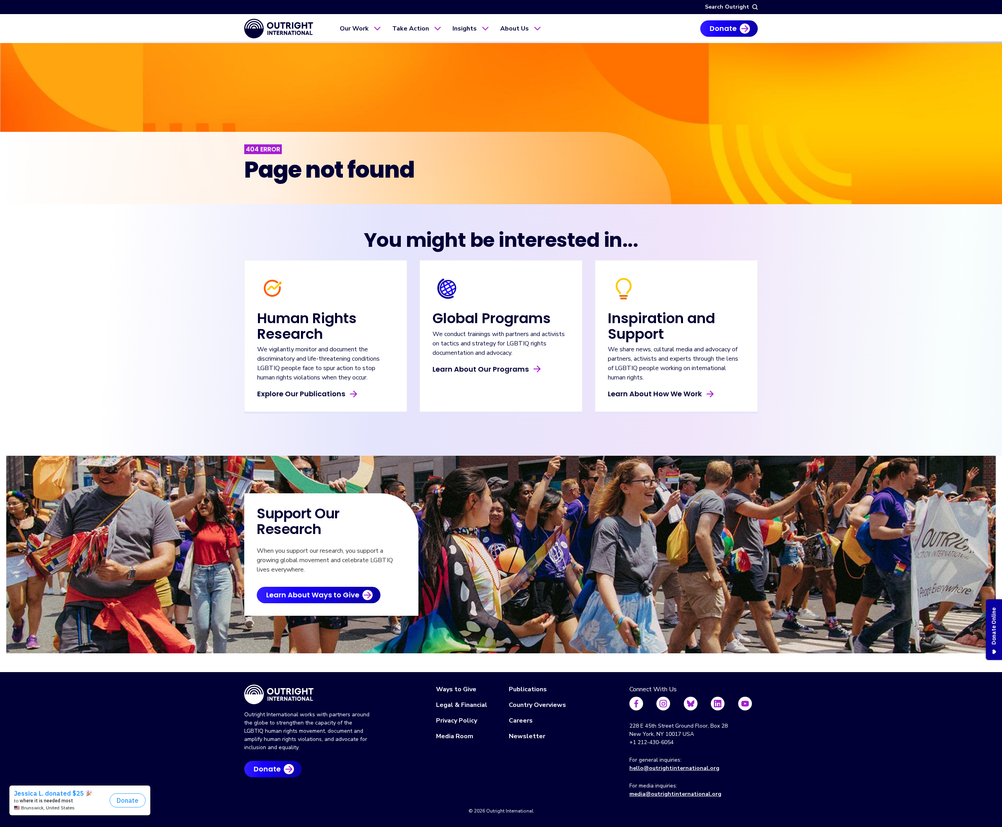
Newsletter (527, 736)
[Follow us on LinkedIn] (717, 703)
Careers (521, 720)
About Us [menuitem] (514, 28)
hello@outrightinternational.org (674, 768)
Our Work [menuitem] (354, 28)
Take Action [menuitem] (410, 28)
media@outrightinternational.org (675, 794)
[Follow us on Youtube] (745, 703)
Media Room (454, 736)
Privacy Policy (456, 720)
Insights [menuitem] (464, 28)
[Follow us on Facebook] (636, 703)
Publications (528, 689)
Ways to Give (456, 689)
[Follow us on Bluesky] (690, 703)
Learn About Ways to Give (312, 595)
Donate (723, 28)
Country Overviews (537, 705)
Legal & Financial (461, 705)
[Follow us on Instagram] (663, 703)
